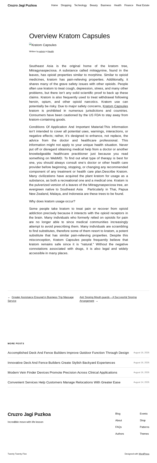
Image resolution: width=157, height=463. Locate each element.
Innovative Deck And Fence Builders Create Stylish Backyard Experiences (61, 362)
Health (51, 51)
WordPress (144, 454)
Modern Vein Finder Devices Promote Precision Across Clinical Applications (62, 372)
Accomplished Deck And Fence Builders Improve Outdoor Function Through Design (68, 352)
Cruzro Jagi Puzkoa (22, 5)
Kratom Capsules (115, 106)
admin (42, 51)
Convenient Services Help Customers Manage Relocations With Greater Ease (64, 382)
